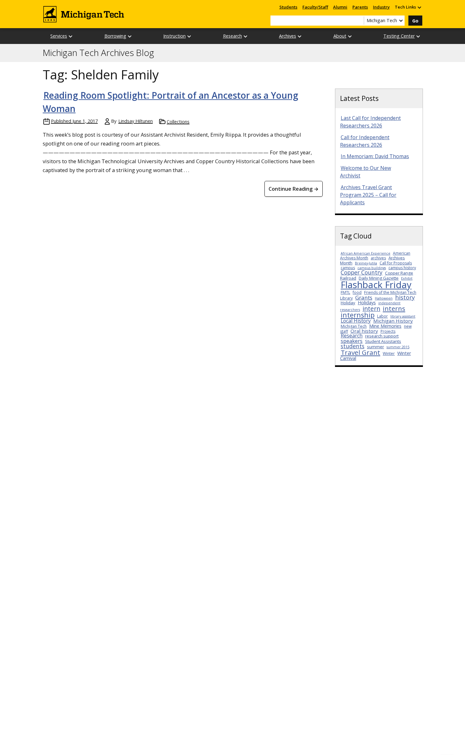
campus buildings (371, 268)
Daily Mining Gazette (379, 278)
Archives (287, 36)
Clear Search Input (359, 20)
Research (232, 36)
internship (358, 314)
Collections (178, 122)
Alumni (340, 7)
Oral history (364, 331)
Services (58, 36)
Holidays (367, 303)
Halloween (384, 298)
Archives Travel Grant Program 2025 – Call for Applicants (368, 195)
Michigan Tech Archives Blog (98, 52)
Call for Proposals (396, 263)
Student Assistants (383, 341)
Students (288, 7)
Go (415, 21)
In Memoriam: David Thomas (375, 156)
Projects (388, 331)
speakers (352, 340)
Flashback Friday (376, 284)
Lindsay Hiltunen (135, 121)
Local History (356, 320)
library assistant (402, 316)
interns (394, 308)
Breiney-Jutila (366, 263)
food (357, 292)
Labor (382, 316)
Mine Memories (385, 326)
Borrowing (115, 36)
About (339, 36)
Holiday (348, 303)
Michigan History (393, 321)
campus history (402, 267)
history (405, 297)
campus (348, 267)
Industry (381, 7)
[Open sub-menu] (419, 7)
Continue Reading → (294, 188)
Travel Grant (360, 352)
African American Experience (365, 253)
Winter (389, 353)
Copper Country (361, 272)
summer (375, 347)
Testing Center (399, 36)
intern (371, 308)
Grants (363, 297)
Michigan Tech (354, 326)
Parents (360, 7)
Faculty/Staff (315, 7)
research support (382, 336)
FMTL (345, 292)
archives (378, 258)
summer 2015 (398, 347)
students (352, 346)
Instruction (174, 36)
